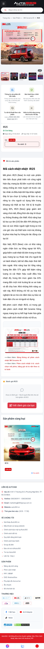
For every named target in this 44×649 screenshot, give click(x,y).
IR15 (6, 463)
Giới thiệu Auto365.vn (11, 522)
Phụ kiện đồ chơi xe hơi (12, 581)
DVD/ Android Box (10, 577)
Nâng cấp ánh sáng (11, 566)
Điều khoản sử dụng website (14, 526)
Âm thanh (7, 585)
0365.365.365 (14, 117)
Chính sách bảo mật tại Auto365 (16, 530)
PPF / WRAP (8, 574)
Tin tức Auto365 (10, 552)
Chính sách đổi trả (10, 533)
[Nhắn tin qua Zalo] (22, 646)
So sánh (21, 144)
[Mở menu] (3, 3)
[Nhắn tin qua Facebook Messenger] (7, 646)
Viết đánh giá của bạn (23, 405)
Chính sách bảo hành (11, 541)
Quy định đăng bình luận (12, 537)
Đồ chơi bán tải (9, 589)
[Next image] (40, 46)
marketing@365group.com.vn (21, 503)
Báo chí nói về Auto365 (12, 548)
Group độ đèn (9, 545)
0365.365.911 (12, 119)
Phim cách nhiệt (10, 570)
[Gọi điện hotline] (37, 646)
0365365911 (16, 499)
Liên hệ (12, 140)
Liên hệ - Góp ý (9, 556)
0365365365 (26, 499)
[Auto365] (25, 4)
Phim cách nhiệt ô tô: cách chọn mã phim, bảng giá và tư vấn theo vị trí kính (22, 366)
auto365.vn (15, 507)
